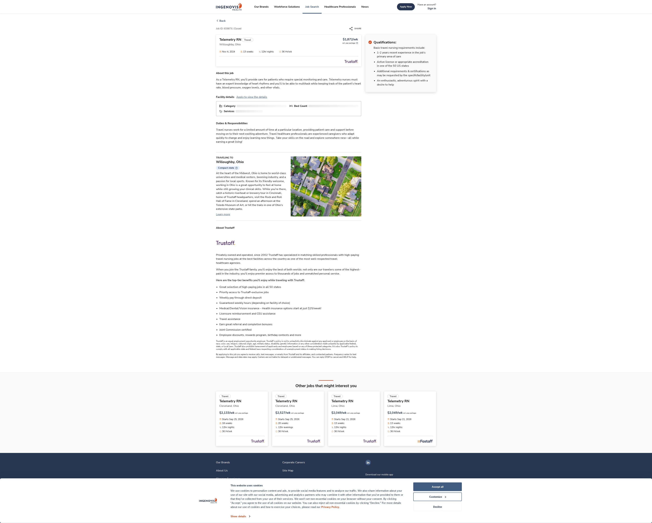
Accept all (437, 486)
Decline (437, 506)
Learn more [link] (223, 214)
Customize (435, 496)
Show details (238, 516)
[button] (228, 168)
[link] (229, 7)
